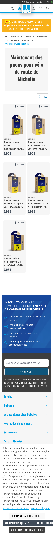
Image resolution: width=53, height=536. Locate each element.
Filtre (44, 97)
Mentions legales (40, 508)
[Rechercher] (12, 8)
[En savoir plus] (47, 25)
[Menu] (5, 8)
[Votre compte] (33, 8)
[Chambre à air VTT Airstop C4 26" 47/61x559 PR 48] (38, 183)
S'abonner (26, 371)
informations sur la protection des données (25, 385)
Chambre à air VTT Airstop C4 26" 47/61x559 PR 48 (38, 203)
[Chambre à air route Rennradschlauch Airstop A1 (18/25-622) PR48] (14, 125)
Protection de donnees (16, 508)
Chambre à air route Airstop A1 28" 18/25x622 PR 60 (14, 203)
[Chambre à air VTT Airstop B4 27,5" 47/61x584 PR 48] (14, 241)
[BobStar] (19, 8)
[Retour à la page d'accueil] (26, 8)
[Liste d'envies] (40, 8)
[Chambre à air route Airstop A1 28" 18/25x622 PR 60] (14, 183)
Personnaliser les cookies (27, 516)
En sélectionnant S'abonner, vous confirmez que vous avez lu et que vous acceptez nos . (25, 382)
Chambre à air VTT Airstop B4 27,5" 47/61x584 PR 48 (13, 262)
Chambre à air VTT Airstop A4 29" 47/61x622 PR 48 (38, 145)
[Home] (6, 36)
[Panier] (47, 8)
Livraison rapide (31, 2)
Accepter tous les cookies (27, 530)
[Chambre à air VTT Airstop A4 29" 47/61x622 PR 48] (38, 125)
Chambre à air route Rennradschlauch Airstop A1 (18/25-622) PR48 (14, 145)
